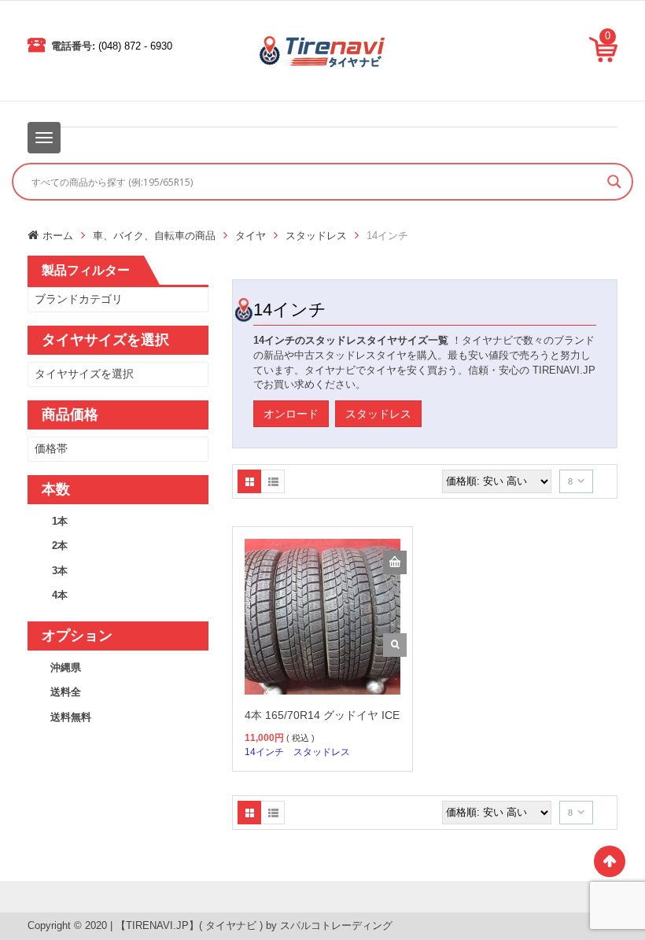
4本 (60, 595)
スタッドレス (316, 235)
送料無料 (70, 717)
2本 (60, 545)
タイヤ (250, 235)
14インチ (264, 752)
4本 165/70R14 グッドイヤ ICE (322, 715)
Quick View (395, 645)
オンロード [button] (291, 413)
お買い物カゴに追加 (395, 562)
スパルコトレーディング (336, 925)
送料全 (65, 692)
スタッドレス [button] (378, 413)
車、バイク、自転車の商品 (154, 235)
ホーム (57, 235)
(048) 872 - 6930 (135, 46)
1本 (60, 521)
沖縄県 (65, 667)
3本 (60, 571)
